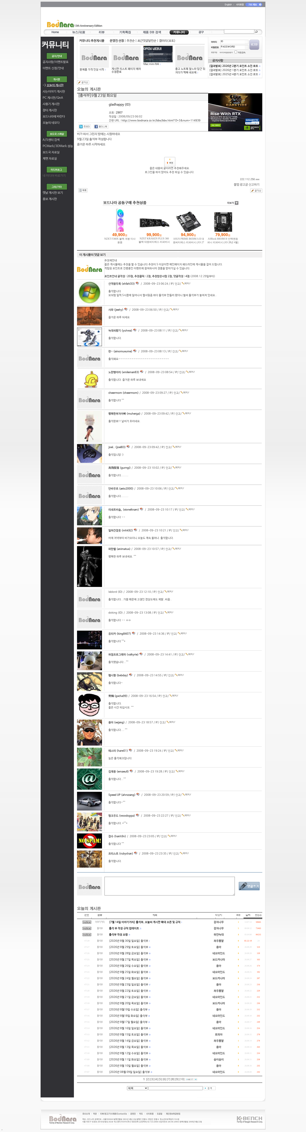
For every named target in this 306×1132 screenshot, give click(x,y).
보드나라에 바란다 (54, 116)
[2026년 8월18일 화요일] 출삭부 (128, 1015)
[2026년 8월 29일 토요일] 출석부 (128, 947)
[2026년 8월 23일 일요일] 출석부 (128, 984)
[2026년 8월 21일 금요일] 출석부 (128, 997)
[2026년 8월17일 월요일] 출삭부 (128, 1022)
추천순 (131, 40)
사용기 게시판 (51, 104)
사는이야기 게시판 (54, 91)
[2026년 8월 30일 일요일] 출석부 (128, 941)
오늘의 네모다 (51, 123)
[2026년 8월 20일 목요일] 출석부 (128, 1003)
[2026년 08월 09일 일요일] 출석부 (129, 1072)
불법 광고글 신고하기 (246, 184)
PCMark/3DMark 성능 (58, 146)
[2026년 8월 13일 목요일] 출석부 (128, 1047)
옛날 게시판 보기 (53, 192)
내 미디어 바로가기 (54, 175)
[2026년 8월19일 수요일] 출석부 (128, 1009)
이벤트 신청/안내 (53, 68)
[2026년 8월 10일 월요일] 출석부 (128, 1065)
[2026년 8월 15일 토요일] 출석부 (128, 1034)
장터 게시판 (50, 110)
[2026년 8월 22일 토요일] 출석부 (128, 991)
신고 (177, 283)
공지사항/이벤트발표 (55, 62)
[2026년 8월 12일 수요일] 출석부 (128, 1053)
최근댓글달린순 (146, 40)
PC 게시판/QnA (53, 98)
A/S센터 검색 (51, 140)
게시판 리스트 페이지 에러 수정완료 (126, 70)
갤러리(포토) (167, 40)
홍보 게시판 (50, 199)
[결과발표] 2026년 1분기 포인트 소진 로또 (234, 70)
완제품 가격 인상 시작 (92, 69)
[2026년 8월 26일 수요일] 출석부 (128, 966)
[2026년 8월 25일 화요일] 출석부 (128, 972)
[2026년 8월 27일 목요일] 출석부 (128, 959)
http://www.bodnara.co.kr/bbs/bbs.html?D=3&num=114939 (161, 120)
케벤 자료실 (50, 158)
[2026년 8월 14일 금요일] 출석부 (128, 1040)
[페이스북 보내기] (101, 127)
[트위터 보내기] (84, 127)
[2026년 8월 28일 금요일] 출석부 (128, 953)
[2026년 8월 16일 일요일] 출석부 (128, 1028)
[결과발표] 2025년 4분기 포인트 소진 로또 (234, 74)
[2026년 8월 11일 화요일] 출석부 (128, 1059)
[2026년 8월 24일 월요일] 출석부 (128, 978)
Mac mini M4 (151, 64)
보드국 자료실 (51, 152)
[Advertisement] (177, 19)
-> (53, 85)
